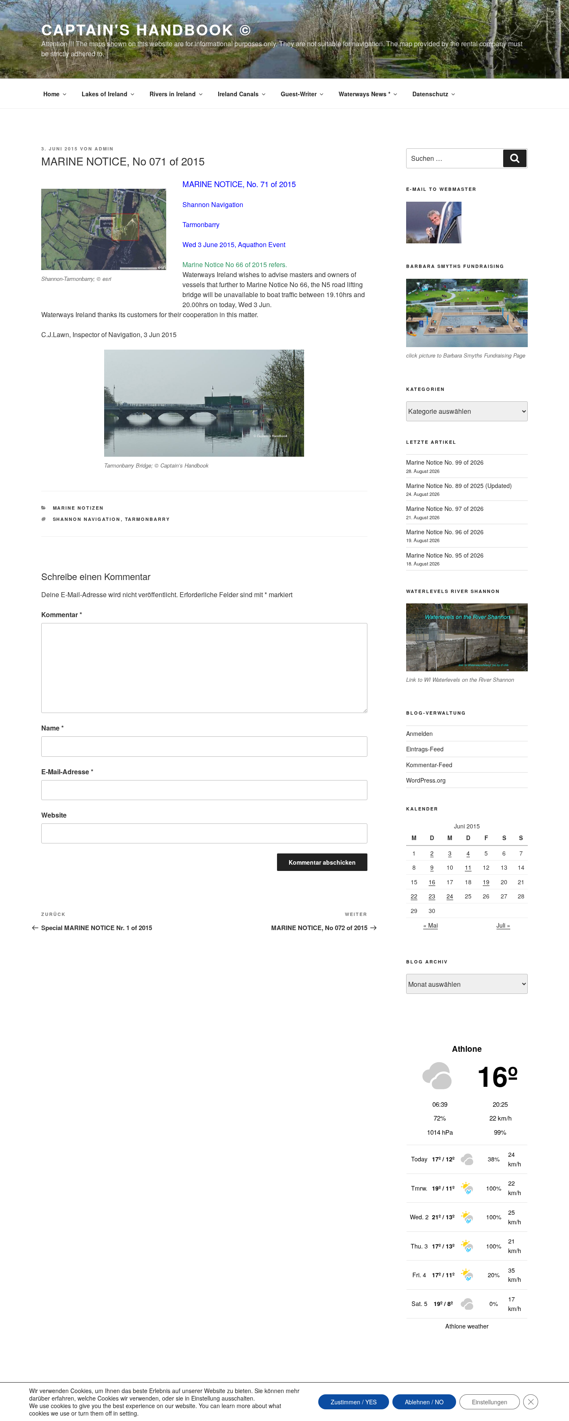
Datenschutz (430, 94)
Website (54, 815)
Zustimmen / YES (354, 1402)
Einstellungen (489, 1402)
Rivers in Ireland (173, 94)
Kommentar (61, 614)
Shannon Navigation (87, 519)
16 (432, 882)
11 (468, 867)
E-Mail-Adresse (67, 771)
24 (450, 896)
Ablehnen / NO (424, 1402)
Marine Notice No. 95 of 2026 (445, 555)
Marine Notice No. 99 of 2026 (445, 462)
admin (104, 148)
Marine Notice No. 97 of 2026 (445, 508)
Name (52, 728)
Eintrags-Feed (425, 749)
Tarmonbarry (147, 519)
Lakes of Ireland (104, 94)
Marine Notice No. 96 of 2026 (445, 532)
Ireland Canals (238, 94)
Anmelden (419, 733)
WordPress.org (426, 780)
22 (414, 896)
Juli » (503, 925)
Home (51, 94)
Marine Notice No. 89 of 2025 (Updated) (459, 485)
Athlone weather (467, 1326)
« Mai (430, 925)
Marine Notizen (78, 508)
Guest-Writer (299, 94)
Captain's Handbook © (146, 29)
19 (486, 882)
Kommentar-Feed (429, 765)
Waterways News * (364, 94)
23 (432, 896)
